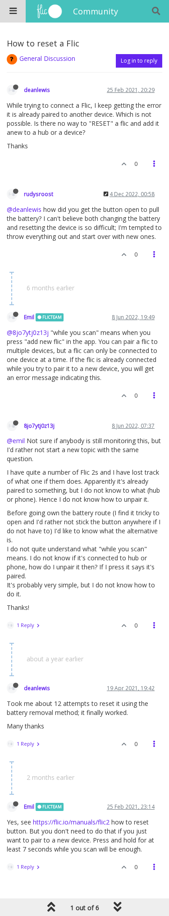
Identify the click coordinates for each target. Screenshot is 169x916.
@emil (16, 440)
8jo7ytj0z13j (39, 425)
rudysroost (38, 193)
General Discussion (47, 58)
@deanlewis (24, 209)
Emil (29, 317)
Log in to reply (139, 60)
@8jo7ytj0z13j (28, 332)
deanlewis (37, 89)
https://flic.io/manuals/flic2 (71, 822)
